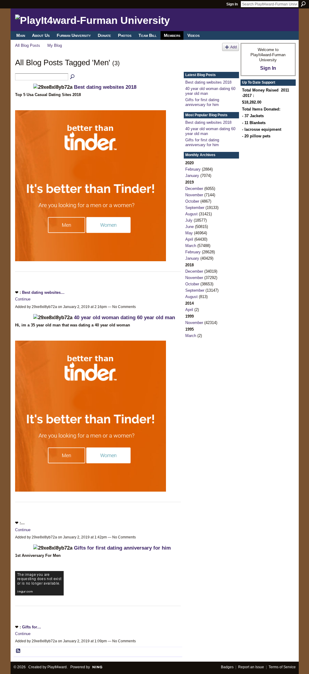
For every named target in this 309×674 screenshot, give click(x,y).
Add (233, 47)
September (194, 207)
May (189, 233)
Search (303, 4)
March (190, 245)
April (189, 239)
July (189, 220)
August (191, 214)
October (192, 201)
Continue (22, 299)
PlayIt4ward (57, 667)
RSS (18, 651)
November (194, 195)
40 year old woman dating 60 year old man (124, 317)
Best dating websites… (43, 292)
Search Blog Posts (72, 77)
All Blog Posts (27, 45)
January (192, 175)
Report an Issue (251, 667)
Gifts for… (31, 627)
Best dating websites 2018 (105, 87)
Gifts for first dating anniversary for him (122, 548)
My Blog (54, 45)
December (194, 188)
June (189, 226)
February (193, 169)
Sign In (232, 4)
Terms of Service (282, 667)
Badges (227, 667)
